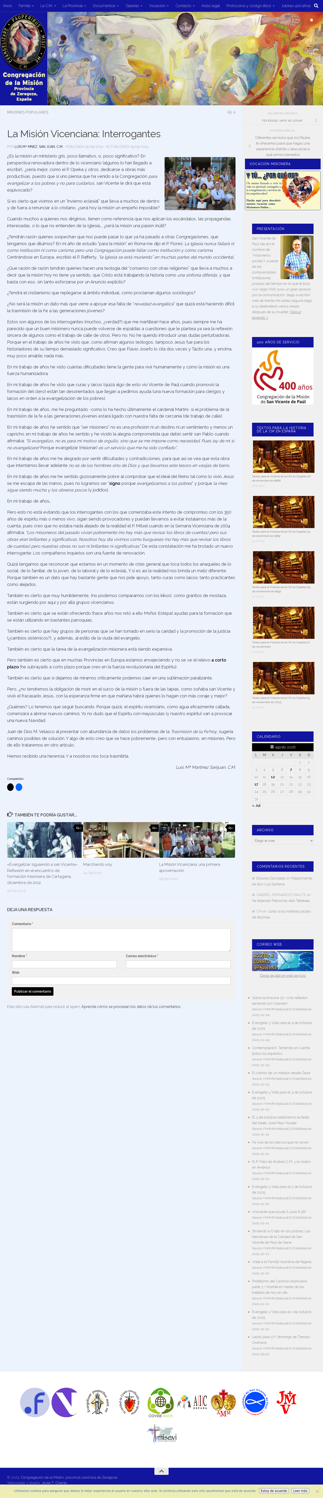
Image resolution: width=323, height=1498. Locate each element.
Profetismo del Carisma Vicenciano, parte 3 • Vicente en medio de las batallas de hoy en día (280, 1287)
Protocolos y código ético (249, 6)
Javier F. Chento (54, 1483)
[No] (317, 1491)
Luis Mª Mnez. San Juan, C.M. (39, 147)
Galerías (132, 6)
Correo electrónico (142, 956)
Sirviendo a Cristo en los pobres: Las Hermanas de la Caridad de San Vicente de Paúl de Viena (281, 1237)
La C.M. (46, 6)
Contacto (183, 6)
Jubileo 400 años (296, 6)
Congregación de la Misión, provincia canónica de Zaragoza (69, 1477)
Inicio (7, 6)
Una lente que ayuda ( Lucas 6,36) (279, 1212)
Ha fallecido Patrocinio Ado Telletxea (281, 901)
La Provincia (73, 6)
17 (256, 784)
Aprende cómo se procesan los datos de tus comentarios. (131, 1006)
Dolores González (270, 878)
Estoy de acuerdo (274, 1491)
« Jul (256, 805)
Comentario (22, 924)
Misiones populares (27, 112)
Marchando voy (97, 864)
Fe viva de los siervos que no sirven (280, 1142)
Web (15, 972)
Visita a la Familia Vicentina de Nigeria (281, 1262)
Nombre (19, 956)
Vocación (157, 6)
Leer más (300, 1491)
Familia (24, 6)
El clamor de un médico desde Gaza (281, 1073)
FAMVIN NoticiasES (277, 1009)
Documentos (104, 6)
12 (273, 777)
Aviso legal (210, 6)
